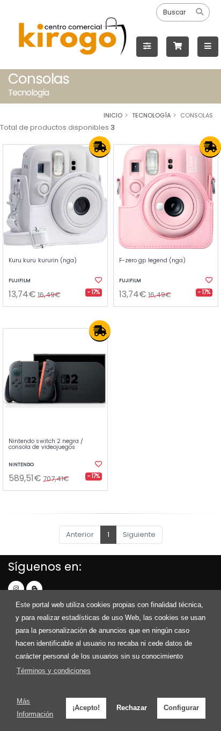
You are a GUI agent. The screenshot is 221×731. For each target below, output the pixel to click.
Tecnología (151, 115)
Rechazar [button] (131, 708)
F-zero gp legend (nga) (152, 260)
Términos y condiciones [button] (54, 671)
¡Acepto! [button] (86, 708)
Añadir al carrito (59, 316)
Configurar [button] (181, 708)
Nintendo (21, 464)
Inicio (113, 115)
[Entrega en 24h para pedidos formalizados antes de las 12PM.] (99, 147)
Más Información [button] (35, 707)
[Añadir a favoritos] (97, 280)
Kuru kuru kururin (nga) (43, 260)
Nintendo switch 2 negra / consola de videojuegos (46, 444)
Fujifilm (20, 280)
